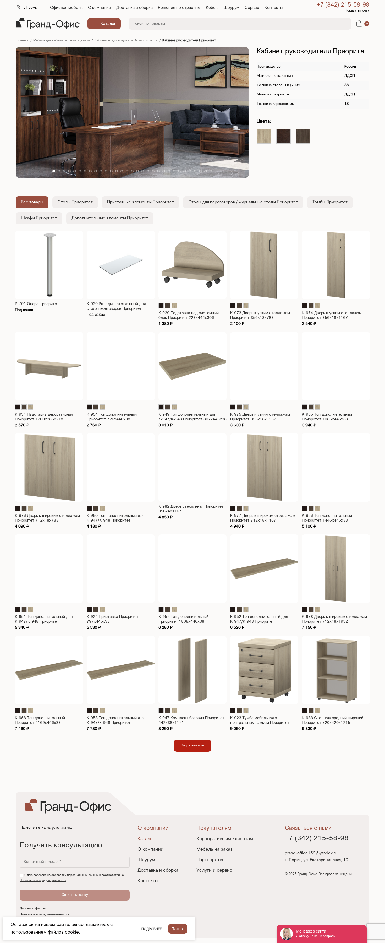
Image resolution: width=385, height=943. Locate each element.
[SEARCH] (344, 24)
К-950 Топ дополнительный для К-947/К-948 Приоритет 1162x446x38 (115, 520)
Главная (22, 40)
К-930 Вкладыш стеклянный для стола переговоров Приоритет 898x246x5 (116, 308)
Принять (178, 928)
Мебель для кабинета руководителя (61, 40)
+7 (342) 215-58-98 (343, 5)
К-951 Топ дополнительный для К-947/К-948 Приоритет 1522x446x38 (44, 621)
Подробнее (151, 929)
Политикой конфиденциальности (43, 880)
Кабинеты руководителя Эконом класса (126, 40)
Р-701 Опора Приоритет (37, 304)
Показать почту (357, 10)
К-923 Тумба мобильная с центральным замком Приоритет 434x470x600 (259, 722)
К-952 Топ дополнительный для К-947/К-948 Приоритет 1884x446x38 (259, 621)
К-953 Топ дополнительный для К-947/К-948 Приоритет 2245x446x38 (115, 722)
